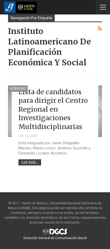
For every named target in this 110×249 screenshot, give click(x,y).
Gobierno (18, 88)
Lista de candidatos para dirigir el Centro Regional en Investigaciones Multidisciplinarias (53, 109)
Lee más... (29, 162)
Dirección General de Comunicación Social (55, 238)
